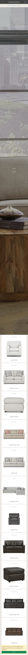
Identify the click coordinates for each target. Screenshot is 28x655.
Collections (11, 5)
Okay (14, 652)
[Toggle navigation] (25, 2)
